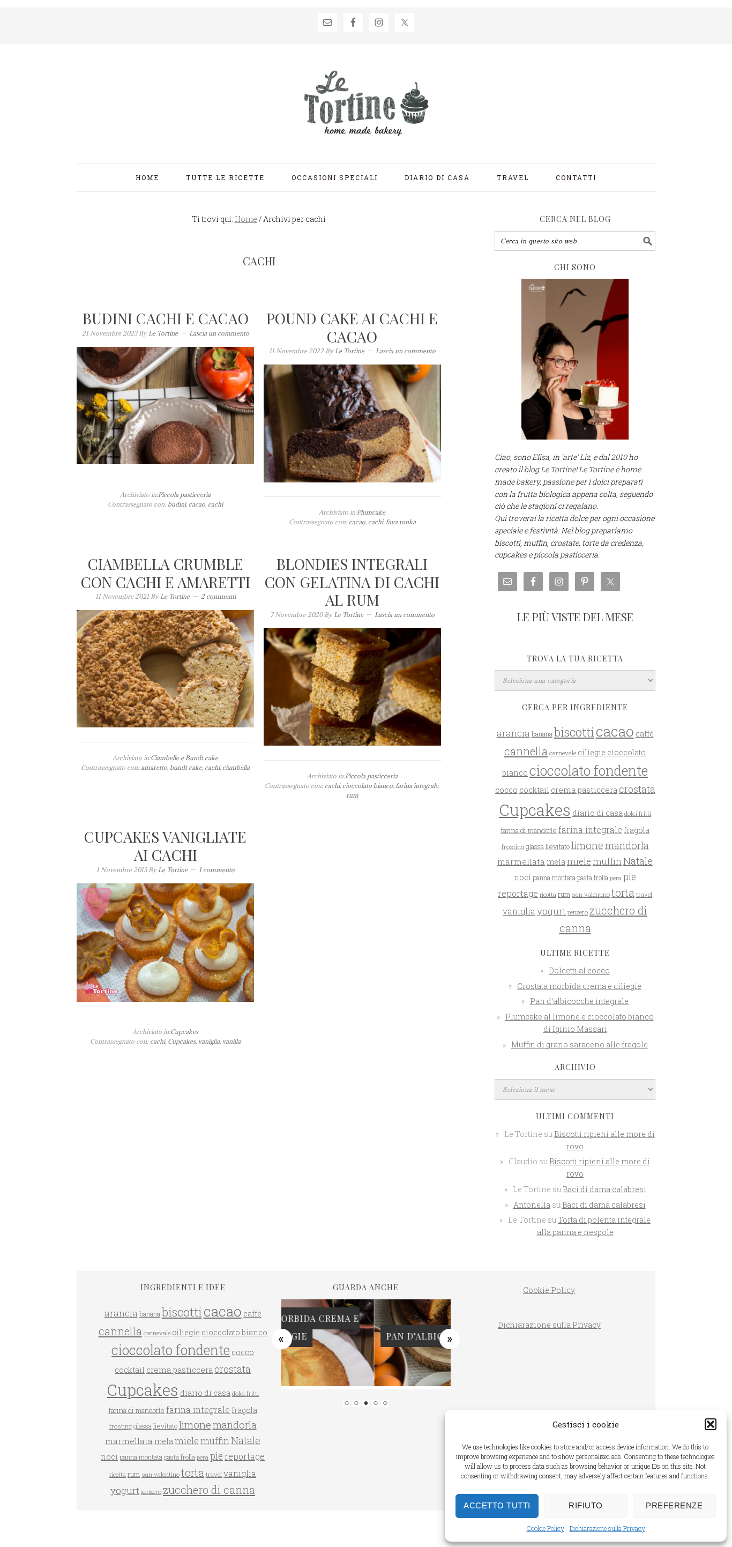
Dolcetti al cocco (579, 970)
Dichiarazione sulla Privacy (607, 1528)
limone (587, 845)
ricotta (548, 894)
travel (644, 894)
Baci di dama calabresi (604, 1189)
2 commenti (218, 596)
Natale (638, 860)
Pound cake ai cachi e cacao (352, 327)
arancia (513, 733)
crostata (637, 789)
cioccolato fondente (588, 770)
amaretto (154, 767)
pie (629, 877)
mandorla (627, 845)
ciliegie (592, 752)
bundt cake (186, 767)
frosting (513, 847)
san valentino (591, 894)
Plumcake (371, 512)
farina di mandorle (529, 830)
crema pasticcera (584, 789)
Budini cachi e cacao (166, 318)
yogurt (551, 911)
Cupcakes (184, 1032)
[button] (710, 1424)
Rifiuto (586, 1505)
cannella (526, 751)
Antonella (531, 1205)
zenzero (577, 912)
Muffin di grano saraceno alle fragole (579, 1044)
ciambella (236, 767)
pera (616, 878)
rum (352, 795)
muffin (607, 861)
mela (556, 862)
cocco (506, 789)
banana (542, 734)
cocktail (534, 790)
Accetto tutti (497, 1505)
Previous (282, 1338)
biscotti (574, 732)
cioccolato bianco (367, 786)
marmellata (521, 861)
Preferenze (674, 1505)
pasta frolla (592, 877)
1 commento (217, 870)
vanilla (231, 1041)
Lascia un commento (219, 333)
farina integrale (416, 786)
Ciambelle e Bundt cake (184, 758)
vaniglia (209, 1041)
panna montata (554, 877)
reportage (518, 893)
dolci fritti (637, 813)
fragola (636, 830)
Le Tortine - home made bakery (366, 99)
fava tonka (401, 522)
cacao (197, 504)
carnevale (562, 753)
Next (450, 1338)
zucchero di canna (209, 1490)
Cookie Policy (545, 1528)
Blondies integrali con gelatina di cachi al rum (352, 581)
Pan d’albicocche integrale (579, 1001)
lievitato (558, 846)
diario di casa (597, 813)
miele (579, 861)
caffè (645, 733)
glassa (535, 846)
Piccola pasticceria (184, 494)
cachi (215, 504)
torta (622, 892)
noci (522, 877)
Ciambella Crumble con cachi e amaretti (165, 573)
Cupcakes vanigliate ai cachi (165, 846)
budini (177, 504)
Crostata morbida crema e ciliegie (579, 986)
